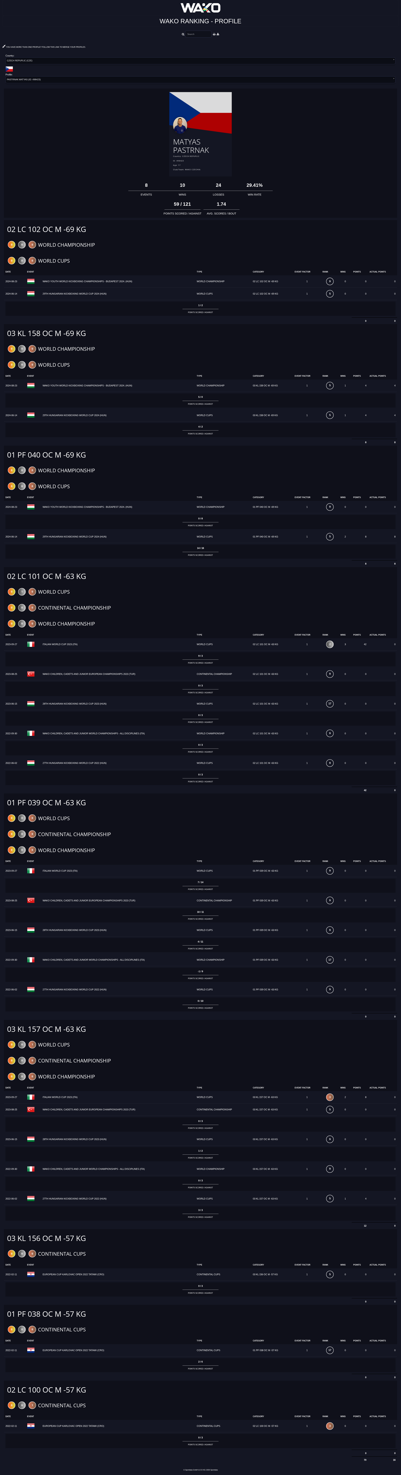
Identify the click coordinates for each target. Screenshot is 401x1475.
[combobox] (200, 61)
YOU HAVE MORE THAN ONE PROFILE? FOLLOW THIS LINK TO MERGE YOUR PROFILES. (46, 47)
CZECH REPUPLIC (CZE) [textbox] (19, 60)
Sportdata (214, 1470)
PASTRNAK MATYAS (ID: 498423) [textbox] (24, 79)
